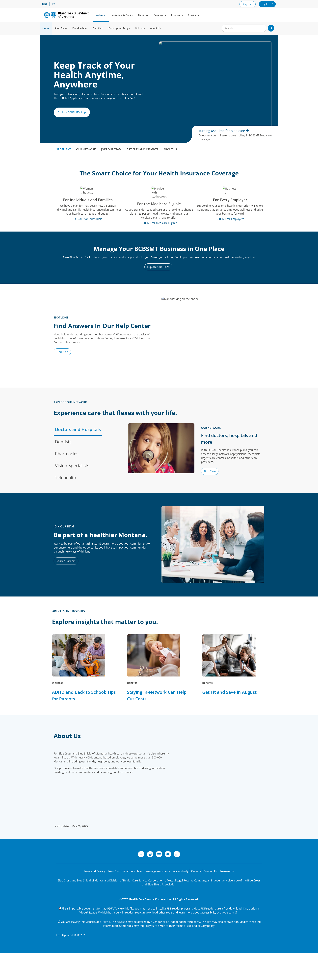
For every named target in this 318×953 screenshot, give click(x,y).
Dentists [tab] (63, 442)
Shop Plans (60, 28)
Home (45, 28)
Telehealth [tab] (65, 477)
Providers (193, 15)
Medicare (143, 15)
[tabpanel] (196, 453)
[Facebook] (141, 854)
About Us (155, 28)
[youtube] (168, 854)
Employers (160, 15)
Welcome (101, 15)
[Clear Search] (262, 28)
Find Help (62, 352)
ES (53, 4)
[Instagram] (150, 854)
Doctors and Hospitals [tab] (78, 429)
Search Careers (66, 561)
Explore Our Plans (158, 267)
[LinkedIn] (177, 854)
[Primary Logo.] (66, 15)
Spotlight (63, 149)
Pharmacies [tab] (66, 454)
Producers (177, 15)
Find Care (98, 28)
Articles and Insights (142, 149)
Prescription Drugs (119, 28)
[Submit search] (271, 28)
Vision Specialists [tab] (72, 466)
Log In (265, 4)
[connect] (159, 854)
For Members (79, 28)
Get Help (140, 28)
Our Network (86, 149)
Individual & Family (122, 15)
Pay (245, 4)
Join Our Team (111, 149)
